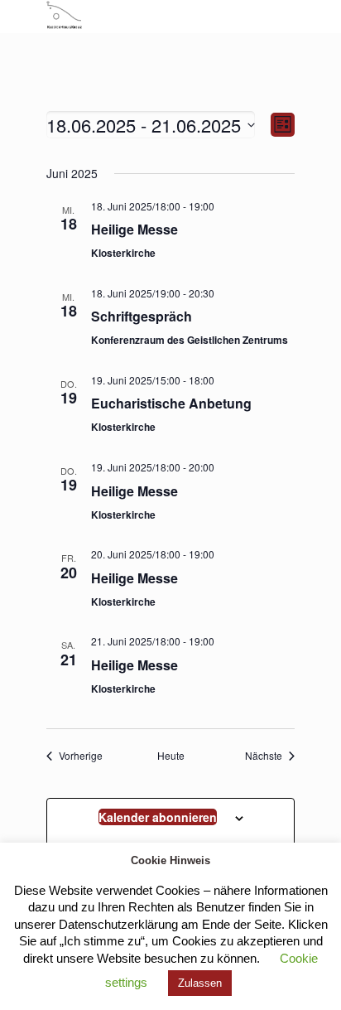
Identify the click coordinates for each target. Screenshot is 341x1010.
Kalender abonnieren (157, 817)
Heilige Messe (134, 229)
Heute (171, 755)
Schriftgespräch (141, 316)
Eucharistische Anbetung (171, 403)
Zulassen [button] (200, 983)
